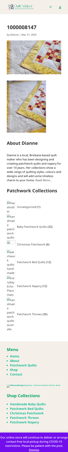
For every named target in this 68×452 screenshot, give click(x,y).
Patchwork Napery (24, 422)
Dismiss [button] (34, 450)
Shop (14, 370)
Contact (16, 374)
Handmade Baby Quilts (28, 404)
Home (14, 356)
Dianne (14, 34)
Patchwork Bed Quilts (27, 409)
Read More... (43, 180)
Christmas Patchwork (27, 413)
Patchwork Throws (24, 418)
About (14, 361)
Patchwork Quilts (23, 365)
